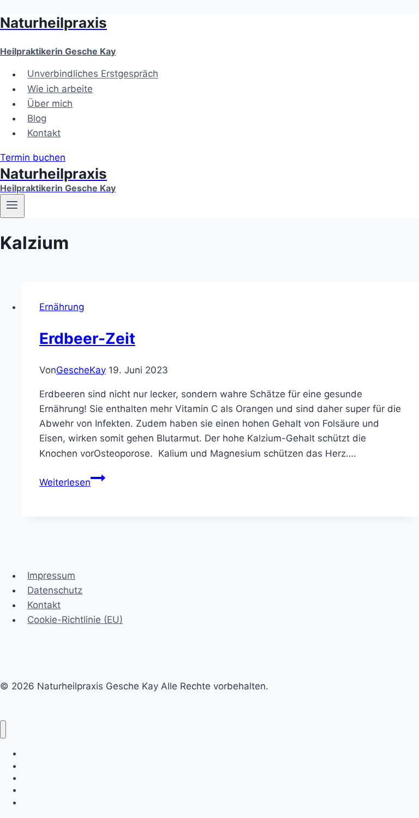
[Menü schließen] (3, 729)
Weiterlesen (72, 482)
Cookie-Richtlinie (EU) (75, 619)
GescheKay (81, 370)
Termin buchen (32, 157)
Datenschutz (54, 590)
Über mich (50, 103)
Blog (36, 118)
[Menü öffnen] (12, 206)
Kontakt (44, 133)
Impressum (51, 575)
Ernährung (61, 306)
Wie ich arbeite (60, 88)
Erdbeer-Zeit (87, 338)
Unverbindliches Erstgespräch (92, 74)
